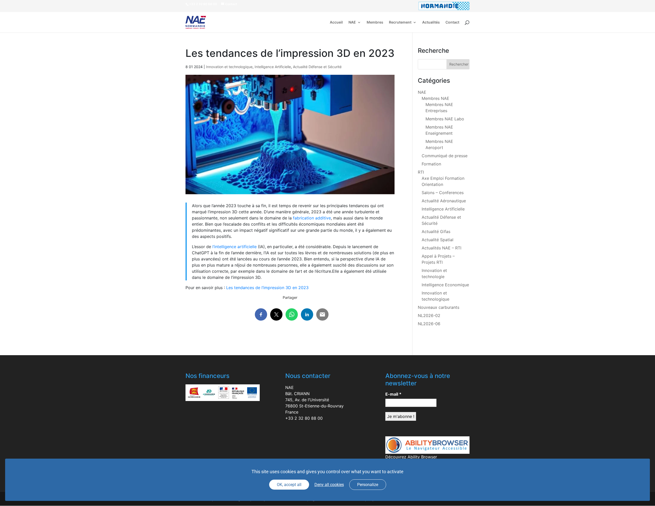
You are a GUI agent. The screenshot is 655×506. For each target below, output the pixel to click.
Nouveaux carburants (438, 307)
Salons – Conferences (443, 192)
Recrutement (400, 22)
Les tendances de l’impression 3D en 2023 (267, 287)
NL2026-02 (429, 315)
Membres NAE (435, 98)
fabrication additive (312, 217)
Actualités (431, 22)
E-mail (393, 394)
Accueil (336, 22)
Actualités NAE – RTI (441, 247)
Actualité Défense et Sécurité (317, 67)
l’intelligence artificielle (234, 246)
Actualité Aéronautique (444, 200)
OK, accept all (289, 484)
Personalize (367, 484)
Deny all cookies (329, 484)
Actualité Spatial (437, 239)
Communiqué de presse (444, 155)
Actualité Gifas (436, 231)
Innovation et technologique (229, 67)
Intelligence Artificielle (273, 67)
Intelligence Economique (445, 284)
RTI (421, 172)
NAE (352, 22)
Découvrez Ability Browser (411, 456)
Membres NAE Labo (444, 118)
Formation (431, 163)
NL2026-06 (429, 323)
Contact (452, 22)
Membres (375, 22)
